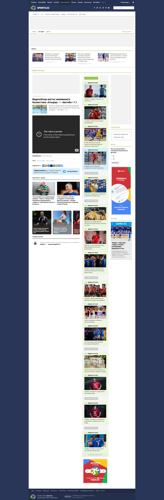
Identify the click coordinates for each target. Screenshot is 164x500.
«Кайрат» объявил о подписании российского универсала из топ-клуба (94, 421)
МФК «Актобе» (41, 160)
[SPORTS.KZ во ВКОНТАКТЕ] (106, 8)
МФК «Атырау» (50, 160)
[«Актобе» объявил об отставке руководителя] (95, 112)
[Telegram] (61, 166)
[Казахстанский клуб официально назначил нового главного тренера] (95, 361)
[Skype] (59, 166)
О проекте (38, 490)
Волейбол (96, 2)
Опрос (113, 144)
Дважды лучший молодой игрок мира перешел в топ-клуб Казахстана (94, 247)
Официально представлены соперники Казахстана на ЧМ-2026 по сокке (95, 223)
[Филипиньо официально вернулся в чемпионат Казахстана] (95, 185)
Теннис (73, 2)
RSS (104, 490)
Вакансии (46, 490)
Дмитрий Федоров (46, 156)
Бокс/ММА (42, 2)
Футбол (49, 2)
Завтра (48, 31)
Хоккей (56, 2)
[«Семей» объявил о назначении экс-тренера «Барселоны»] (95, 440)
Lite (42, 14)
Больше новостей (95, 454)
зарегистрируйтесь (54, 244)
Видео (63, 14)
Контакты (54, 490)
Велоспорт (88, 2)
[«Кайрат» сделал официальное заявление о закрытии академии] (95, 290)
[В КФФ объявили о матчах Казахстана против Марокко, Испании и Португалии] (95, 134)
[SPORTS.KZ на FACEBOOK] (94, 8)
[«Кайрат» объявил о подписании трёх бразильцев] (95, 383)
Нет (114, 159)
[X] (51, 166)
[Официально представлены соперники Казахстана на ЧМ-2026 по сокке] (95, 213)
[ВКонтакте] (43, 166)
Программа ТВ (72, 14)
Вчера (34, 31)
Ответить (115, 163)
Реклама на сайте (73, 490)
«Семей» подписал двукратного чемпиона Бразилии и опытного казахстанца (94, 270)
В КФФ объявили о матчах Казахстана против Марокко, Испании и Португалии (93, 144)
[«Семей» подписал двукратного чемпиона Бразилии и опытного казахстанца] (95, 260)
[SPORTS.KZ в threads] (100, 8)
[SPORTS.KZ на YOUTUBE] (108, 8)
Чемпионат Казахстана (120, 134)
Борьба (80, 2)
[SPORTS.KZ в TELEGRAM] (103, 8)
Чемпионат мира (118, 137)
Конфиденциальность (87, 490)
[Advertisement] (82, 23)
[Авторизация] (132, 2)
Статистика (62, 490)
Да (113, 156)
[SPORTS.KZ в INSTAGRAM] (97, 8)
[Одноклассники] (45, 166)
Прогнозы (82, 14)
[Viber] (53, 166)
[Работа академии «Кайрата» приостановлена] (95, 312)
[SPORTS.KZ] (121, 190)
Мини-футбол (65, 2)
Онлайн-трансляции (52, 14)
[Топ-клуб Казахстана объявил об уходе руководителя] (95, 334)
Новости (36, 14)
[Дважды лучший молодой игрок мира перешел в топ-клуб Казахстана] (95, 237)
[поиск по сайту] (132, 7)
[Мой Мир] (48, 166)
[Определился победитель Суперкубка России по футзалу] (95, 158)
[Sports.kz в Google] (95, 482)
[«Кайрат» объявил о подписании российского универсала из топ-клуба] (95, 411)
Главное (34, 2)
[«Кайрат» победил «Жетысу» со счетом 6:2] (95, 90)
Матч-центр (127, 31)
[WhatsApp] (56, 166)
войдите (42, 244)
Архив (97, 490)
